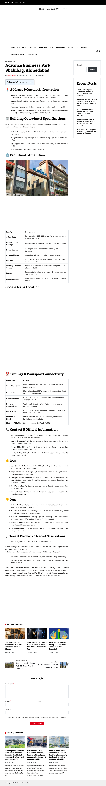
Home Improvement (18, 54)
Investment (60, 48)
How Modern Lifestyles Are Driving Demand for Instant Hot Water (86, 131)
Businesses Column (53, 9)
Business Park (10, 61)
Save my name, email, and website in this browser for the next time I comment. (38, 718)
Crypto (70, 48)
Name (8, 701)
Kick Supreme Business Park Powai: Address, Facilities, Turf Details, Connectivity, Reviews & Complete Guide (14, 755)
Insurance (43, 48)
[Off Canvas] (6, 51)
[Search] (100, 51)
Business (20, 48)
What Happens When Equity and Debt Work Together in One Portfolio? (57, 645)
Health (84, 48)
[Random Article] (97, 51)
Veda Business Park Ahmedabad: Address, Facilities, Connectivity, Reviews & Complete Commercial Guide (58, 755)
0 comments (40, 75)
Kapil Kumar (11, 75)
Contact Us (32, 54)
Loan (51, 48)
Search (79, 65)
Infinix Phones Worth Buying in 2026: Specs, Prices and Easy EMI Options (86, 123)
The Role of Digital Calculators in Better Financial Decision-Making (13, 645)
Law (77, 48)
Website (8, 709)
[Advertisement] (53, 29)
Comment (9, 684)
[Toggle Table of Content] (30, 82)
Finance (33, 48)
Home (13, 48)
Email (40, 701)
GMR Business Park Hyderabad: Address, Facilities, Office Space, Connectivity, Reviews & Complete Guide (36, 755)
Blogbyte (27, 783)
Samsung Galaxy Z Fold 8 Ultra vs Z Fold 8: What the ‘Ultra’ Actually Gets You (37, 645)
